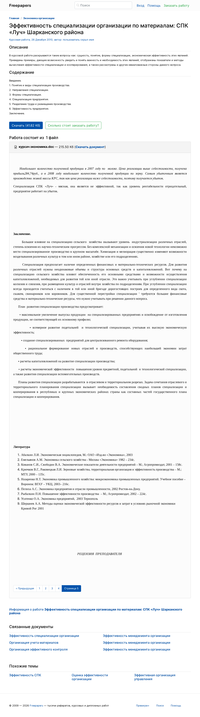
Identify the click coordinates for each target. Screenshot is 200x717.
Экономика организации (38, 18)
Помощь (154, 5)
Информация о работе (95, 611)
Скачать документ (90, 147)
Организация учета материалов (33, 642)
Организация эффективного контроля (38, 649)
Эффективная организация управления (154, 677)
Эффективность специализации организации (44, 636)
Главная (14, 18)
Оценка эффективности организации (90, 677)
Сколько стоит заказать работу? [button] (73, 125)
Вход (140, 5)
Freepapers (36, 705)
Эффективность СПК (25, 675)
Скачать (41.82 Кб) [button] (26, 125)
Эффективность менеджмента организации (136, 636)
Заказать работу (176, 5)
